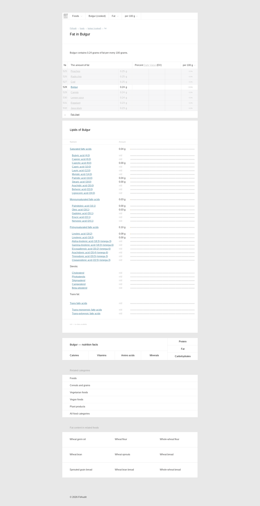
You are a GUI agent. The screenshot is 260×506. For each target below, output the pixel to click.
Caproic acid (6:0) (81, 159)
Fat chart (75, 114)
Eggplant (75, 103)
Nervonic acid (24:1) (82, 221)
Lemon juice (77, 97)
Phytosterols (78, 276)
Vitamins (101, 355)
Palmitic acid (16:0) (82, 178)
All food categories (80, 413)
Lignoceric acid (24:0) (83, 193)
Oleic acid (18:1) (80, 209)
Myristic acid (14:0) (82, 174)
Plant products (77, 406)
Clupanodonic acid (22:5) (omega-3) (91, 260)
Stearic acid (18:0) (81, 182)
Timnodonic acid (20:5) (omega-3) (90, 256)
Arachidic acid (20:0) (83, 185)
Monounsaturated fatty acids (85, 199)
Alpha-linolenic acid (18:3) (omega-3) (91, 241)
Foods (73, 378)
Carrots (75, 92)
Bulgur (74, 87)
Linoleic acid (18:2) (82, 233)
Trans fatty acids (78, 303)
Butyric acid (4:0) (81, 155)
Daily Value (150, 65)
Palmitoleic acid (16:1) (84, 206)
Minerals (154, 355)
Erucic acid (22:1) (81, 217)
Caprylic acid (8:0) (81, 163)
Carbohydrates (183, 356)
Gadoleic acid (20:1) (82, 213)
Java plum (76, 108)
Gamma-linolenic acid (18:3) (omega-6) (93, 245)
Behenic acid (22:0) (82, 189)
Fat (182, 349)
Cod (73, 82)
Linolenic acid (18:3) (83, 237)
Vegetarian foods (79, 392)
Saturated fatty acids (80, 149)
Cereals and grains (80, 385)
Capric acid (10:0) (81, 166)
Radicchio (76, 76)
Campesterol (79, 284)
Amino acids (128, 355)
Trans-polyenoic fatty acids (86, 313)
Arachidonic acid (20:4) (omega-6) (90, 252)
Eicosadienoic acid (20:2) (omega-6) (91, 249)
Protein (183, 341)
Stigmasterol (78, 280)
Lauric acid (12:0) (81, 170)
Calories (74, 355)
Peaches (75, 71)
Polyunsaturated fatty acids (84, 227)
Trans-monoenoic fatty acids (87, 309)
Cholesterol (78, 273)
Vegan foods (76, 399)
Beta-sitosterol (79, 288)
